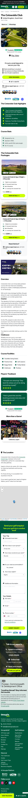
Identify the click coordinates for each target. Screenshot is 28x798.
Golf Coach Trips (6, 760)
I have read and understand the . (13, 621)
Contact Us (4, 744)
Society (3, 742)
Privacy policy (5, 789)
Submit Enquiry (14, 628)
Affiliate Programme (4, 763)
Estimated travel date (11, 538)
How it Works (5, 735)
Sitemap (3, 749)
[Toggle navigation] (26, 7)
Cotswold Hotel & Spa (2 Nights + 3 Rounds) (14, 220)
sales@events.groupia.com (10, 726)
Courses (7, 11)
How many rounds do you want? (15, 553)
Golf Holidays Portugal (19, 744)
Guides (3, 758)
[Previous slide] (3, 431)
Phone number (10, 613)
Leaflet (2, 518)
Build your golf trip (14, 670)
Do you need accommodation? (14, 564)
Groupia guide (5, 706)
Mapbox (6, 520)
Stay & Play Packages (18, 736)
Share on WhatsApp (9, 24)
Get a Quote (15, 81)
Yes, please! (9, 567)
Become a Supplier (6, 766)
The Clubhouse (5, 755)
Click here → (22, 3)
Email (7, 606)
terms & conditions (10, 622)
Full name (8, 598)
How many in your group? (13, 545)
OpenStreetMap (13, 518)
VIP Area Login (5, 733)
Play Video (15, 55)
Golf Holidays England (19, 748)
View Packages (14, 77)
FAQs (19, 662)
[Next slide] (24, 431)
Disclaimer (4, 791)
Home (2, 11)
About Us (3, 737)
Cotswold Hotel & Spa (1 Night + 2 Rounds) (14, 178)
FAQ (2, 746)
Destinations (18, 733)
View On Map (4, 20)
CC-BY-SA (25, 518)
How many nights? (10, 571)
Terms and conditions (7, 793)
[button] (16, 7)
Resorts (17, 741)
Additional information (11, 583)
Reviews (3, 740)
